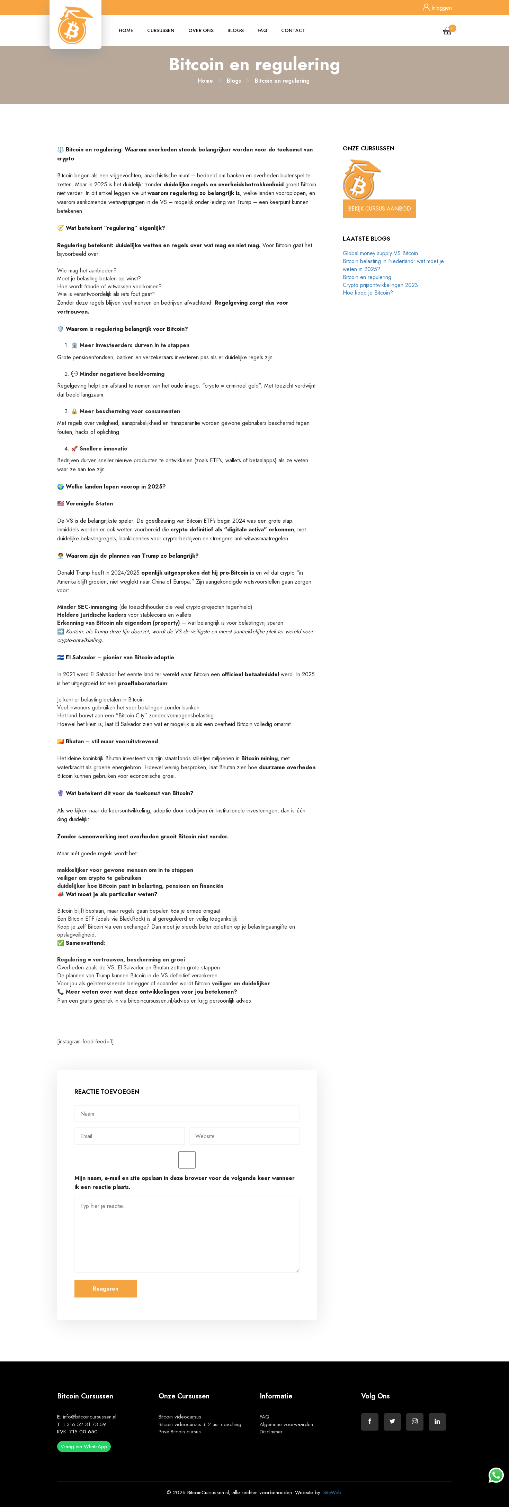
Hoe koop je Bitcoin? (368, 293)
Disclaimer (271, 1431)
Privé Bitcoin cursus (180, 1431)
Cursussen (161, 30)
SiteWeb (332, 1492)
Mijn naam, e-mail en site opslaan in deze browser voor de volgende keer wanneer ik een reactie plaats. (184, 1182)
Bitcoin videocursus (180, 1417)
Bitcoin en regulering (367, 277)
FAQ (262, 30)
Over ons (201, 30)
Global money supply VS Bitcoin (380, 253)
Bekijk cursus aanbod (379, 209)
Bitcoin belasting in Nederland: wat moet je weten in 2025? (393, 265)
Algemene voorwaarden (286, 1424)
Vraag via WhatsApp (84, 1446)
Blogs (235, 30)
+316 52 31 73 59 (84, 1424)
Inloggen (441, 8)
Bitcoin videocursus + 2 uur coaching (200, 1424)
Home (126, 30)
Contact (293, 30)
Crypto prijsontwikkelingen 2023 (380, 285)
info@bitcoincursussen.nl (89, 1417)
